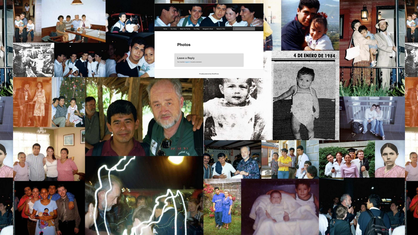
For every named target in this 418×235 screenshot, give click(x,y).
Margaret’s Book (208, 29)
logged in (187, 62)
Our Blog (196, 29)
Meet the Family (185, 29)
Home (165, 29)
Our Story (174, 29)
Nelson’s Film (221, 29)
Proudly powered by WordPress (209, 74)
